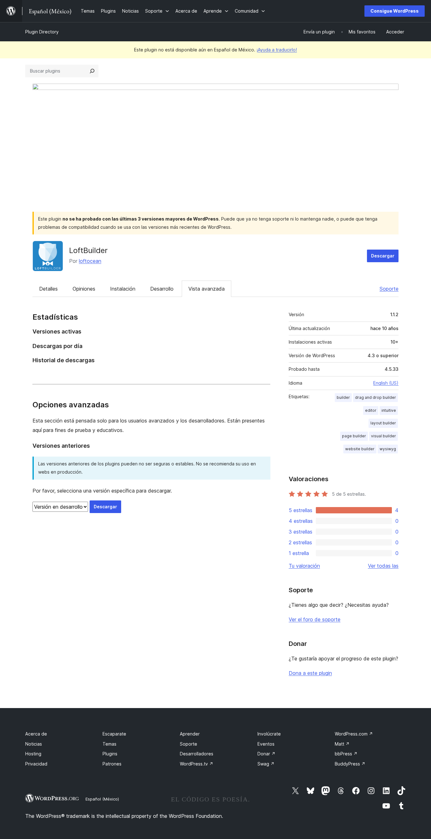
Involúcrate (269, 733)
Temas (109, 744)
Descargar (382, 255)
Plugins (110, 753)
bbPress (346, 753)
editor (370, 410)
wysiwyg (388, 448)
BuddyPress (350, 763)
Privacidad (36, 763)
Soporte (389, 289)
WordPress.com (354, 733)
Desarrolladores (196, 753)
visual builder (383, 436)
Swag (266, 763)
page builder (354, 436)
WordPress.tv (196, 763)
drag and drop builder (375, 397)
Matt (342, 744)
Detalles (48, 289)
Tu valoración (304, 566)
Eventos (266, 744)
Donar (266, 753)
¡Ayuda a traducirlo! (277, 49)
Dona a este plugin (310, 673)
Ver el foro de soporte (314, 619)
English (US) (386, 383)
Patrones (112, 763)
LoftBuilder (88, 250)
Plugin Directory (42, 31)
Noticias (33, 744)
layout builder (383, 423)
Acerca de (36, 733)
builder (343, 397)
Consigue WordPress (394, 11)
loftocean (90, 261)
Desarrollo (162, 289)
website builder (360, 448)
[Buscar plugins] (92, 71)
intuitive (388, 410)
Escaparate (114, 733)
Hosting (33, 753)
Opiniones (84, 289)
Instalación (122, 289)
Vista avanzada (206, 289)
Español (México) (102, 798)
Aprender (190, 733)
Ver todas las (383, 566)
